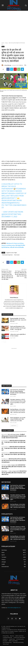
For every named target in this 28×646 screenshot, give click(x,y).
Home (3, 43)
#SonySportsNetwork (12, 200)
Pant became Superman (7, 254)
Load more (13, 425)
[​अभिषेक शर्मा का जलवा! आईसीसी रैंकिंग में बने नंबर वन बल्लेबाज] (5, 336)
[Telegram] (22, 69)
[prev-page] (3, 342)
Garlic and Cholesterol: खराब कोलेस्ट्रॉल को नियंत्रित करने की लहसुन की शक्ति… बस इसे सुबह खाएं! (18, 328)
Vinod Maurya (8, 65)
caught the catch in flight (11, 252)
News (6, 43)
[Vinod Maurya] (3, 65)
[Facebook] (8, 69)
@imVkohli (15, 203)
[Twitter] (11, 69)
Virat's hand (16, 254)
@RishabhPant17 (9, 198)
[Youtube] (19, 618)
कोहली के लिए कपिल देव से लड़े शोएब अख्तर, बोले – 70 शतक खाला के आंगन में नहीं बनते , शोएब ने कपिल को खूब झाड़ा (13, 442)
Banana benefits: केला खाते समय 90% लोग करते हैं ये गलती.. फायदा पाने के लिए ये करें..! (18, 320)
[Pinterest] (15, 69)
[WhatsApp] (18, 69)
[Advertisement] (14, 26)
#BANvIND (6, 203)
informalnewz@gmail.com (14, 607)
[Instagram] (12, 618)
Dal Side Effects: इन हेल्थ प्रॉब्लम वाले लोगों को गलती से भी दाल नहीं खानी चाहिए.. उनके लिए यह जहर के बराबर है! (17, 411)
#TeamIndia (20, 189)
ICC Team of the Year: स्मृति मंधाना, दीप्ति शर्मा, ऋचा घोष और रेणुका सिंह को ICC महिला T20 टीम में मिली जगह (20, 274)
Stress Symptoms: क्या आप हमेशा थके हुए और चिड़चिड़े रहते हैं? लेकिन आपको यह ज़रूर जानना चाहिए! (17, 419)
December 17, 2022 (9, 217)
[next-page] (5, 342)
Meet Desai (4, 471)
